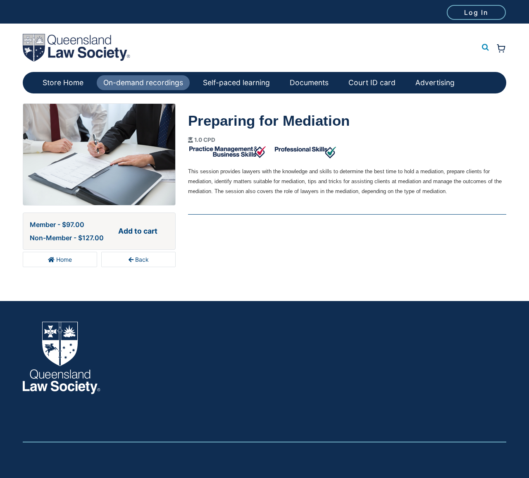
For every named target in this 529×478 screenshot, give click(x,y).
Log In (476, 12)
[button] (484, 47)
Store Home (63, 82)
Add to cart (137, 231)
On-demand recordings (143, 82)
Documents (309, 82)
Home (63, 259)
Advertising (435, 82)
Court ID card (372, 82)
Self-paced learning (236, 82)
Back (141, 259)
